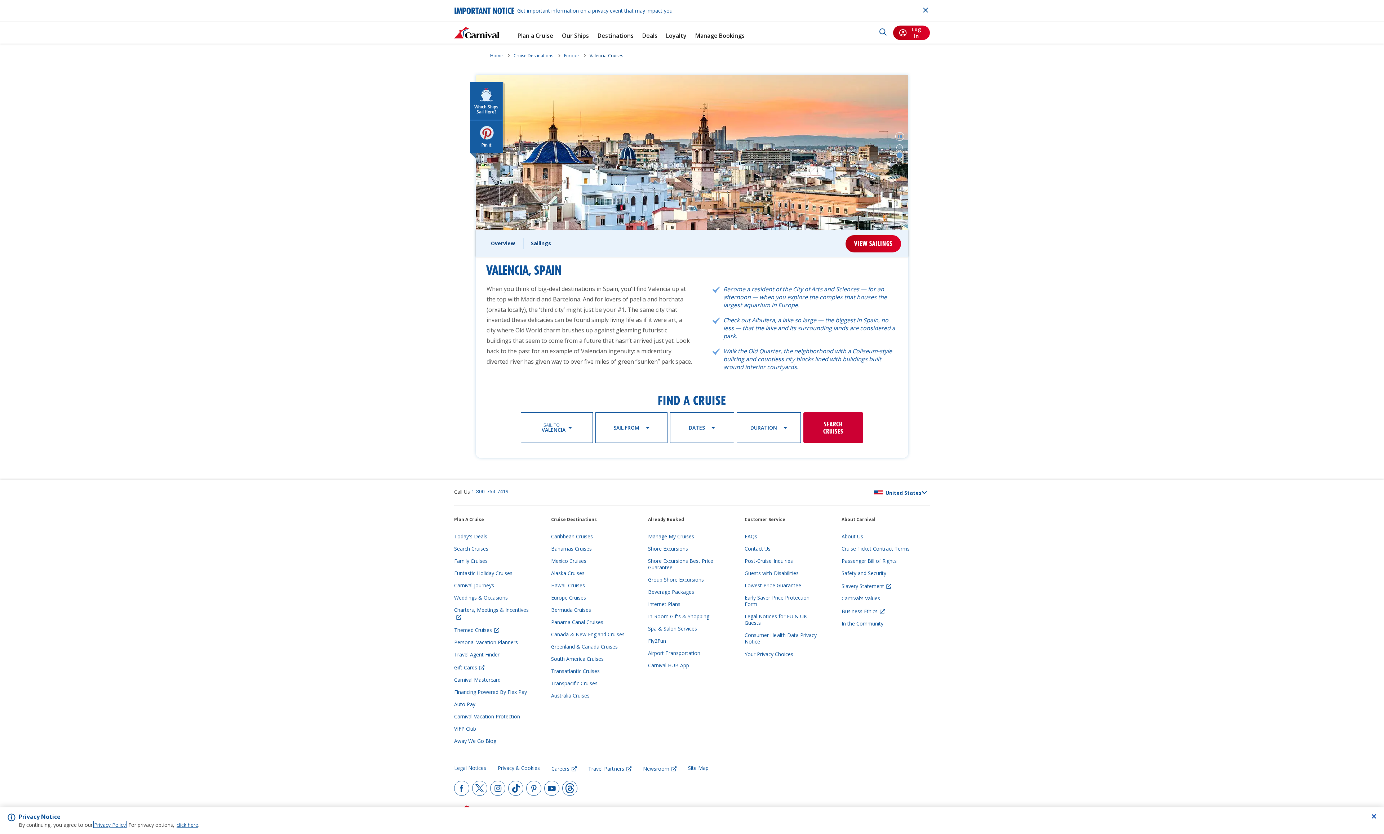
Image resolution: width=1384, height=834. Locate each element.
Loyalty (676, 36)
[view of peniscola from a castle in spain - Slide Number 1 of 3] (899, 147)
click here (187, 824)
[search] (883, 33)
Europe (571, 56)
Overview (503, 243)
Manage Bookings (720, 36)
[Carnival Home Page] (477, 33)
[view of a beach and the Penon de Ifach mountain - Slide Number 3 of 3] (899, 163)
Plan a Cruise (535, 36)
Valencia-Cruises (606, 56)
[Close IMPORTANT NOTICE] (925, 10)
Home (496, 56)
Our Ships (575, 36)
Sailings (541, 243)
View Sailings (873, 243)
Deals (649, 36)
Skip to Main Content (31, 3)
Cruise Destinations (533, 56)
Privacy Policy (110, 824)
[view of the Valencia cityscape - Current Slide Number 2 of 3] (899, 155)
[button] (899, 136)
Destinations (616, 36)
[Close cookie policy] (1374, 816)
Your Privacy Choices (769, 654)
